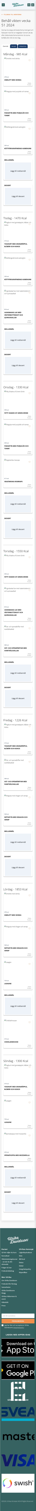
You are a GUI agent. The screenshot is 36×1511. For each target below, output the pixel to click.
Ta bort (29, 85)
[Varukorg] (28, 4)
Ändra (29, 83)
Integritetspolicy (25, 1269)
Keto (20, 1256)
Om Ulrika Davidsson (9, 1280)
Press (4, 1306)
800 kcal (22, 1259)
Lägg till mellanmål (18, 171)
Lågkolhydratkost (25, 1252)
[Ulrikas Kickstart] (20, 1392)
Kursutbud (5, 1256)
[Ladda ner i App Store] (18, 1349)
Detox (21, 1262)
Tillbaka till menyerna (12, 14)
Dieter (21, 1266)
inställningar (29, 1501)
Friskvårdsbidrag (8, 1271)
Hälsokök (5, 1302)
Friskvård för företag (9, 1284)
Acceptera (6, 1508)
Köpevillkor (23, 1272)
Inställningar (17, 1508)
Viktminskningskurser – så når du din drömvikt (9, 1261)
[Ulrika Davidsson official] (16, 1392)
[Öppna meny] (3, 4)
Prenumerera (18, 1321)
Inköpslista (22, 46)
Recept (14, 46)
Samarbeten (6, 1287)
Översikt (5, 46)
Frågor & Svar (7, 1268)
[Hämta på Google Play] (18, 1371)
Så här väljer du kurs (9, 1252)
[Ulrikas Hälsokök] (23, 1392)
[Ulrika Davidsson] (12, 1392)
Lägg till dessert (18, 196)
